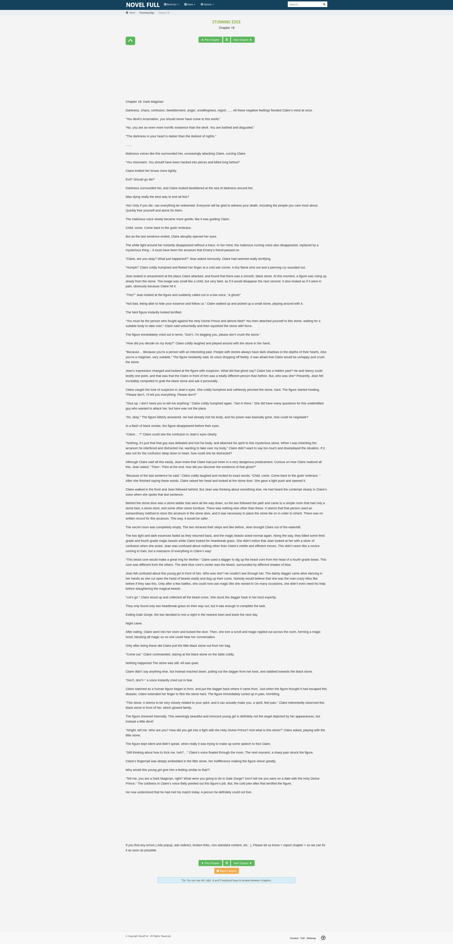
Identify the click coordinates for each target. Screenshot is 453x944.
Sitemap (311, 938)
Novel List (171, 4)
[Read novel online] (143, 5)
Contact (294, 938)
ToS (302, 938)
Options (207, 4)
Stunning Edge (226, 21)
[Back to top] (323, 938)
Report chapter (228, 871)
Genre (190, 4)
